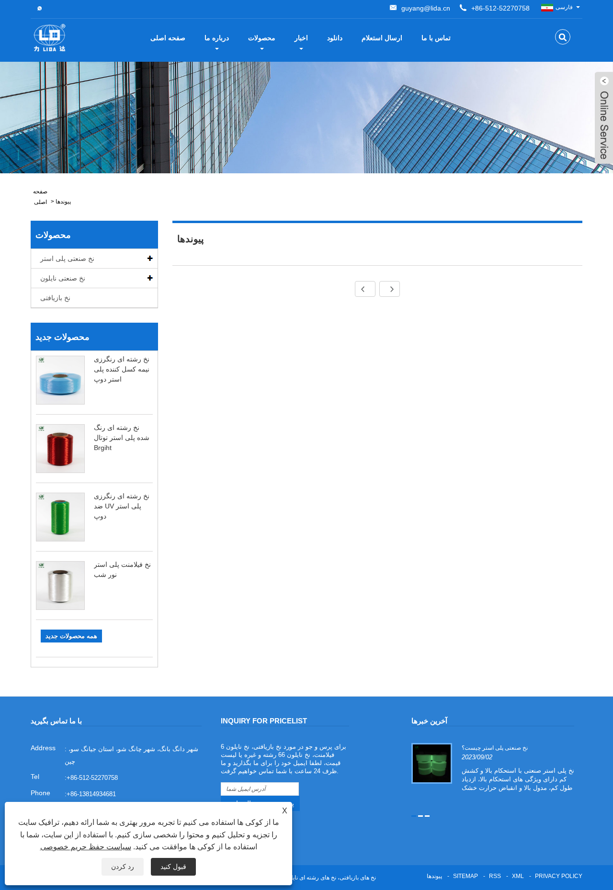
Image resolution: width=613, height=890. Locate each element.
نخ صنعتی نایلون (62, 278)
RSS (495, 876)
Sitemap (465, 876)
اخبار (301, 38)
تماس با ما (436, 38)
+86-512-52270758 (500, 8)
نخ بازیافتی (55, 298)
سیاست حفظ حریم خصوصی (85, 847)
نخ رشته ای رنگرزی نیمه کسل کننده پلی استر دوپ (121, 369)
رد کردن (122, 866)
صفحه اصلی (167, 38)
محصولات (261, 38)
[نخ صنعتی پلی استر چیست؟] (432, 763)
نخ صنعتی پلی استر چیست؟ (495, 747)
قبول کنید (173, 866)
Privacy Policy (558, 876)
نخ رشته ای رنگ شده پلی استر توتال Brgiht (121, 437)
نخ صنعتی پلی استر (67, 258)
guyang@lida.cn (425, 8)
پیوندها (63, 201)
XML (518, 876)
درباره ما (216, 38)
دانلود (334, 38)
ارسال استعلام (382, 38)
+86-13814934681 (91, 794)
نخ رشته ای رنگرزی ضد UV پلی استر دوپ (121, 506)
